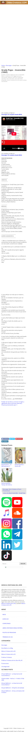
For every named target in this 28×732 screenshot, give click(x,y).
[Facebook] (17, 528)
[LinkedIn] (6, 549)
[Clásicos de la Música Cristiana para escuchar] (14, 4)
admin (4, 74)
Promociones (5, 663)
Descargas (9, 65)
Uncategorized (5, 666)
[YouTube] (17, 507)
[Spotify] (6, 507)
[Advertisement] (14, 19)
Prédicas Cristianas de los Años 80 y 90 (11, 660)
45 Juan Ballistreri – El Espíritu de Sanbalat (12, 688)
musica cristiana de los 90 (13, 80)
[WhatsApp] (6, 539)
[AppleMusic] (6, 517)
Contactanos (6, 623)
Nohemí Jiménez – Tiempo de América (6, 484)
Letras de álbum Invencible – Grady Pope (14, 493)
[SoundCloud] (17, 517)
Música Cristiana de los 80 (8, 603)
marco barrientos (10, 78)
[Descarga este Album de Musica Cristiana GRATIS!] (14, 567)
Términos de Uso (8, 637)
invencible (3, 78)
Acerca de (6, 619)
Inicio (4, 614)
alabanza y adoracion (13, 77)
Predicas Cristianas (6, 657)
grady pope (20, 77)
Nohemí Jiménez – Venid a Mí (19, 465)
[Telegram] (17, 539)
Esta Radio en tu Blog (7, 648)
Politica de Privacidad (9, 632)
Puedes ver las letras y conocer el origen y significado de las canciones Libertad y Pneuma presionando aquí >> (12, 403)
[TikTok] (6, 560)
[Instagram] (6, 528)
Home (3, 65)
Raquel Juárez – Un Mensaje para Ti (6, 465)
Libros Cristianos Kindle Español (13, 628)
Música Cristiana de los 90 (7, 76)
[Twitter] (17, 549)
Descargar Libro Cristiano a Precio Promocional (12, 490)
